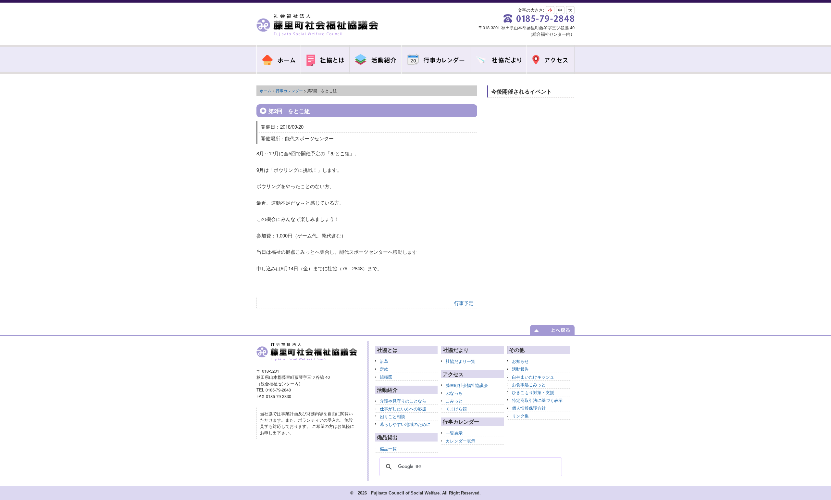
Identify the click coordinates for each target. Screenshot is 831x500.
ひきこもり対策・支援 (533, 392)
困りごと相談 (392, 416)
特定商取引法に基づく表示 (537, 400)
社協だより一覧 (460, 361)
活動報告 (520, 369)
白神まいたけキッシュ (533, 377)
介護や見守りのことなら (403, 401)
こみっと (454, 401)
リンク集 (520, 416)
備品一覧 (388, 448)
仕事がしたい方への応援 (403, 408)
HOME (278, 59)
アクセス (551, 59)
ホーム (265, 90)
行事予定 (464, 303)
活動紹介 (375, 59)
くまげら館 (456, 408)
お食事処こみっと (529, 384)
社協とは (325, 59)
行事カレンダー (436, 59)
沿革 (384, 361)
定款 (384, 369)
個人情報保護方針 (529, 408)
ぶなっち (454, 393)
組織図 (386, 377)
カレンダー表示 (460, 441)
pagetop (552, 330)
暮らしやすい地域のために (405, 424)
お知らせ (520, 361)
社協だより (498, 59)
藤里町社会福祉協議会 (318, 25)
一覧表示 (454, 433)
